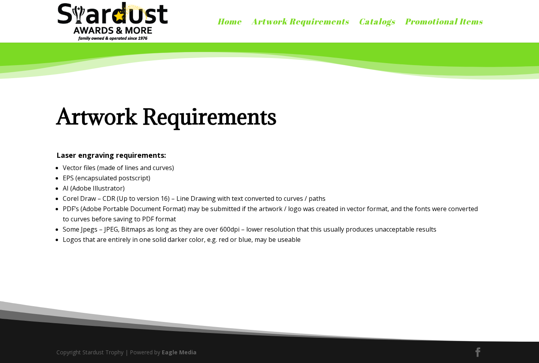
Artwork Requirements (300, 23)
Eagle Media (179, 352)
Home (229, 23)
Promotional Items (444, 23)
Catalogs (377, 23)
